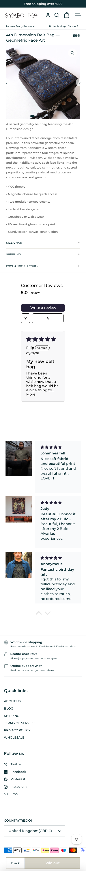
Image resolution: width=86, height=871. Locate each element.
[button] (56, 15)
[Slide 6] (47, 116)
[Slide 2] (36, 116)
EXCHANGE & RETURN (22, 266)
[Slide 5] (44, 116)
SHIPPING (13, 254)
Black (15, 863)
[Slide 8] (52, 116)
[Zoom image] (72, 52)
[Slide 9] (55, 116)
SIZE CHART (15, 242)
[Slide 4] (42, 116)
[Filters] (25, 318)
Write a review (43, 308)
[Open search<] (56, 15)
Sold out (52, 863)
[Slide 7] (49, 116)
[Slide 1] (32, 116)
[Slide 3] (39, 116)
